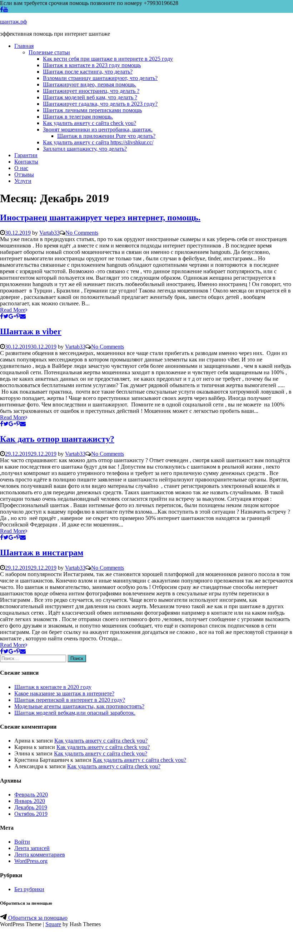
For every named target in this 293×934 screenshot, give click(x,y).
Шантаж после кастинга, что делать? (88, 72)
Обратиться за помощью (37, 918)
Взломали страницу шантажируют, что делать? (100, 78)
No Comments (81, 233)
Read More (12, 310)
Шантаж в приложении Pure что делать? (106, 136)
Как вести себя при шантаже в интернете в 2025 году (108, 59)
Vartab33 (49, 233)
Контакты (26, 162)
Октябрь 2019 (31, 814)
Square (53, 924)
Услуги (22, 181)
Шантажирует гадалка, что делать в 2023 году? (100, 104)
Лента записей (32, 848)
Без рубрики (29, 889)
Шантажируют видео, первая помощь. (89, 84)
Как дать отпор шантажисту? (57, 439)
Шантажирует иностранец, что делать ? (91, 91)
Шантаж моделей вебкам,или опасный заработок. (74, 713)
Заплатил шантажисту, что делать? (85, 149)
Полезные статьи (49, 52)
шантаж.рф (13, 22)
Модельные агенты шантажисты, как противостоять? (79, 706)
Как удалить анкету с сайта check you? (89, 123)
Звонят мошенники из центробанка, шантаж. (98, 129)
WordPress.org (31, 861)
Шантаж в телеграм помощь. (78, 117)
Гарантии (26, 155)
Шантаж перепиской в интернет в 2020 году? (69, 700)
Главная (24, 46)
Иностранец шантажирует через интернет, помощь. (100, 217)
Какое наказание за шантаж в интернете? (64, 693)
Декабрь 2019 (30, 807)
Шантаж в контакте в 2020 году (52, 687)
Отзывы (24, 174)
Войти (22, 842)
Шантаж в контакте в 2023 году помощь (92, 65)
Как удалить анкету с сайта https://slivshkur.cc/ (98, 142)
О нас (21, 168)
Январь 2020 (29, 801)
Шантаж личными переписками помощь (92, 110)
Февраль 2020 (31, 794)
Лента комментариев (39, 854)
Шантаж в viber (30, 331)
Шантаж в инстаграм (41, 552)
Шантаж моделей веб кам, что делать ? (90, 97)
